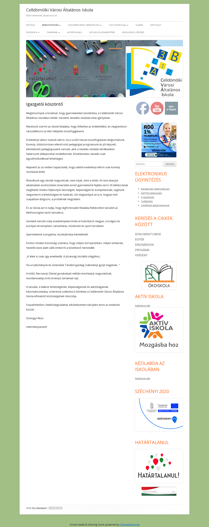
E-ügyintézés (147, 197)
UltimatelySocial (129, 524)
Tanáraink (52, 32)
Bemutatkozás (50, 25)
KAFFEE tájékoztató (151, 193)
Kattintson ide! (142, 305)
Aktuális (30, 25)
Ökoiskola (31, 32)
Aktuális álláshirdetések (102, 32)
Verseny (141, 255)
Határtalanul (74, 32)
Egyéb (139, 239)
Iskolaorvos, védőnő (133, 32)
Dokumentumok (148, 234)
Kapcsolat (155, 25)
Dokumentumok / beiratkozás (83, 25)
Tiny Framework (39, 508)
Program (142, 250)
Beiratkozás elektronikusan (155, 188)
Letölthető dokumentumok (155, 205)
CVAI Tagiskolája (117, 25)
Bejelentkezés (55, 508)
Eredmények (144, 245)
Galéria (139, 25)
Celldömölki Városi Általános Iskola (59, 10)
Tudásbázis (147, 201)
